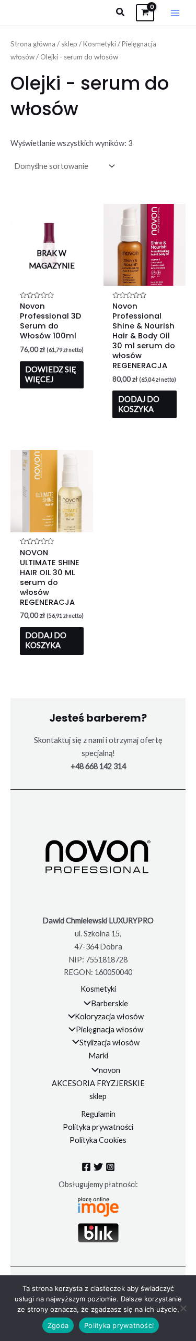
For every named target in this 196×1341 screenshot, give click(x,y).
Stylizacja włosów (109, 1042)
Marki (98, 1055)
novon (109, 1070)
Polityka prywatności (98, 1127)
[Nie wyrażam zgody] (183, 1308)
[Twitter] (98, 1167)
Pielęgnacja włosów (109, 1029)
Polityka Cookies (98, 1140)
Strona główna (32, 44)
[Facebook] (86, 1167)
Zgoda (58, 1325)
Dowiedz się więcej (50, 374)
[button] (120, 12)
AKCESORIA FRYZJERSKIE (98, 1083)
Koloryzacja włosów (109, 1016)
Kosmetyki (99, 44)
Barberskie (109, 1003)
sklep (69, 44)
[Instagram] (110, 1167)
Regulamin (98, 1114)
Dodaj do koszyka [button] (138, 404)
